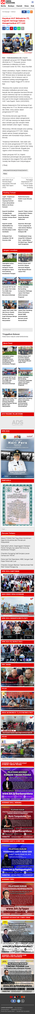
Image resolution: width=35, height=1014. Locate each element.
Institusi (8, 25)
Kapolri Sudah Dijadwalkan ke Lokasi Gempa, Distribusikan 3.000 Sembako (9, 227)
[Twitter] (28, 11)
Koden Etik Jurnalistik (23, 1011)
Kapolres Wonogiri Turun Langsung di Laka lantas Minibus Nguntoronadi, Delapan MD (25, 227)
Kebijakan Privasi (16, 1009)
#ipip (5, 173)
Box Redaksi (18, 1007)
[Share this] (4, 28)
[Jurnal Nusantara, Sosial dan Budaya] (8, 2)
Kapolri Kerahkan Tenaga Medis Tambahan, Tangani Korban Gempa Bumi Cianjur (9, 215)
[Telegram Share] (15, 28)
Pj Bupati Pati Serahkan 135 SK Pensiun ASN (7, 238)
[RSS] (31, 11)
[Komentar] (22, 28)
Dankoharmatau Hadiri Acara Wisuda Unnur (25, 199)
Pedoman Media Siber (8, 1011)
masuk (12, 336)
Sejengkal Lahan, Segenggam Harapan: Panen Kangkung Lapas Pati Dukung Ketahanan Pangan (8, 360)
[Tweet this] (7, 28)
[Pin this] (11, 28)
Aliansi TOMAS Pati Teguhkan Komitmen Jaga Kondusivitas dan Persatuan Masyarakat (16, 540)
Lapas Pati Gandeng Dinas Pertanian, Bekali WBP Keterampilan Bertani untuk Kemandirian (25, 402)
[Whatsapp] (19, 28)
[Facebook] (24, 11)
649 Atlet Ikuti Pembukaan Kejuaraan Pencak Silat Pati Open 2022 (9, 182)
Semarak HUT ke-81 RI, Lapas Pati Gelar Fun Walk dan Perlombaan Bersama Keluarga (9, 291)
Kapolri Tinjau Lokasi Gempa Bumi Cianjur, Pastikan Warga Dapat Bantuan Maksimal (25, 215)
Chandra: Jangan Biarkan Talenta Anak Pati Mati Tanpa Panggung (17, 566)
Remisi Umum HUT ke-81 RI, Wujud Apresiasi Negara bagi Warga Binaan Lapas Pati (24, 267)
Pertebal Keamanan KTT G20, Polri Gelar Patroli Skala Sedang (27, 182)
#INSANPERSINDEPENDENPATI (15, 170)
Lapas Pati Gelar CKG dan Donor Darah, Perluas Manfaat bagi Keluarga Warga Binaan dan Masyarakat (9, 402)
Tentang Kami (5, 1009)
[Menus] (32, 2)
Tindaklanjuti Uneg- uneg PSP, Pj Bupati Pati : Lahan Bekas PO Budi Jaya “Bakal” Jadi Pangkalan (25, 240)
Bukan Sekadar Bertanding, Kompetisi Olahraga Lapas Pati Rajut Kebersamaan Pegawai (25, 381)
